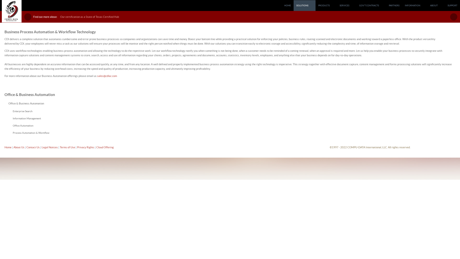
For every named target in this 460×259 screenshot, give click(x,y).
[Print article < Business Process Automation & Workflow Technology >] (450, 39)
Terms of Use (68, 147)
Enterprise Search (23, 111)
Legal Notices (50, 147)
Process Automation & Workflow (31, 132)
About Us (18, 147)
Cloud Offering (105, 147)
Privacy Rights (85, 147)
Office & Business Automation (26, 103)
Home (8, 147)
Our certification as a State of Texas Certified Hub (89, 16)
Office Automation (23, 125)
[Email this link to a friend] (454, 39)
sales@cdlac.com (107, 75)
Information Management (27, 118)
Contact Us (33, 147)
